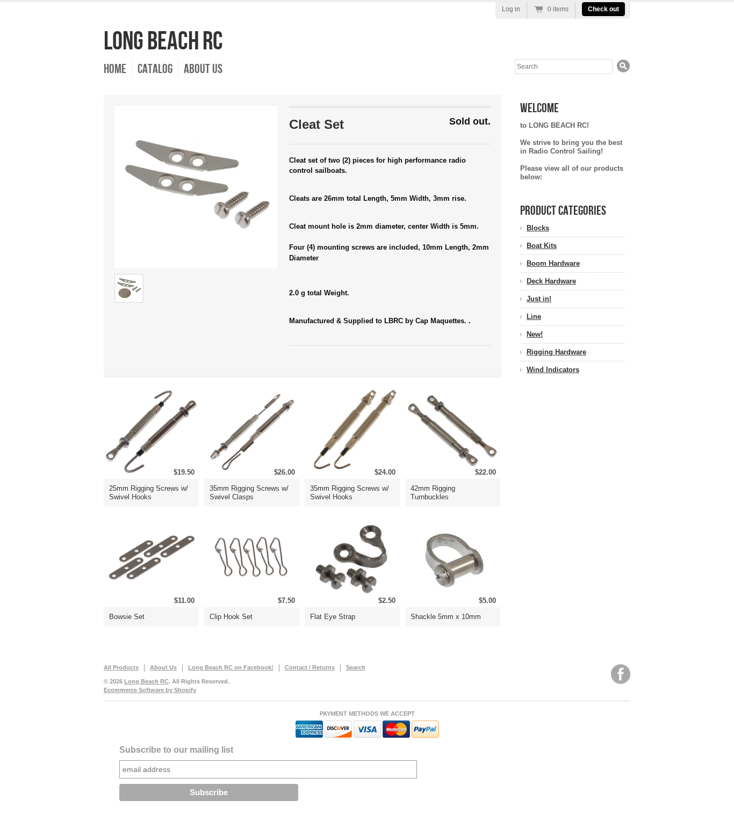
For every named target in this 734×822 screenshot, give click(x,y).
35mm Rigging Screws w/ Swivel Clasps (249, 492)
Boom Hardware (553, 263)
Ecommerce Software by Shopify (150, 690)
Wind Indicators (553, 370)
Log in (511, 9)
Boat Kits (542, 246)
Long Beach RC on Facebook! (231, 667)
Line (534, 316)
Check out (603, 9)
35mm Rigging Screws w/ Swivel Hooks (349, 492)
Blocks (538, 228)
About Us (203, 69)
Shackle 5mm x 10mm (446, 617)
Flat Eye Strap (332, 617)
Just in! (539, 299)
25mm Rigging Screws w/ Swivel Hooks (148, 492)
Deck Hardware (551, 281)
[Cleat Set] (195, 187)
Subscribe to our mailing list (176, 749)
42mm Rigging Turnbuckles (433, 492)
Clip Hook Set (231, 617)
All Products (121, 667)
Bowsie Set (127, 617)
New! (535, 334)
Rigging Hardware (556, 352)
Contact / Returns (310, 667)
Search (355, 667)
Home (115, 69)
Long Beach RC (163, 41)
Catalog (155, 69)
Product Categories (563, 211)
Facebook (620, 674)
